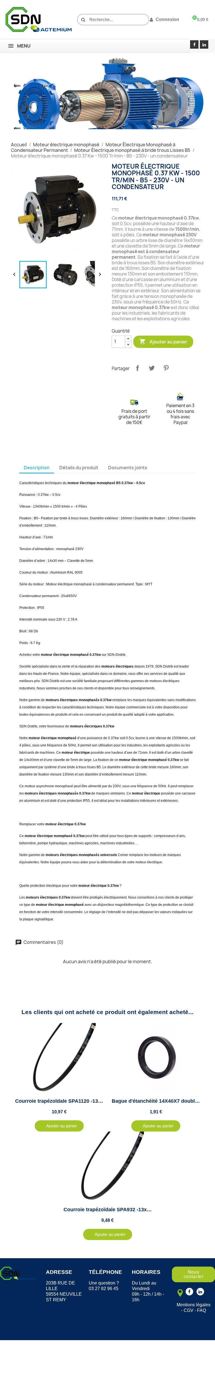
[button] (59, 1126)
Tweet (151, 368)
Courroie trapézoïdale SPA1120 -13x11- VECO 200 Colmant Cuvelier (95, 1101)
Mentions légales (194, 1304)
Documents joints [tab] (127, 468)
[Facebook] (194, 44)
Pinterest (166, 368)
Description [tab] (37, 468)
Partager (137, 368)
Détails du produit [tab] (78, 468)
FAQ (201, 1310)
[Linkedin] (204, 44)
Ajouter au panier (163, 341)
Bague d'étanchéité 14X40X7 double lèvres (163, 1101)
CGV (188, 1310)
